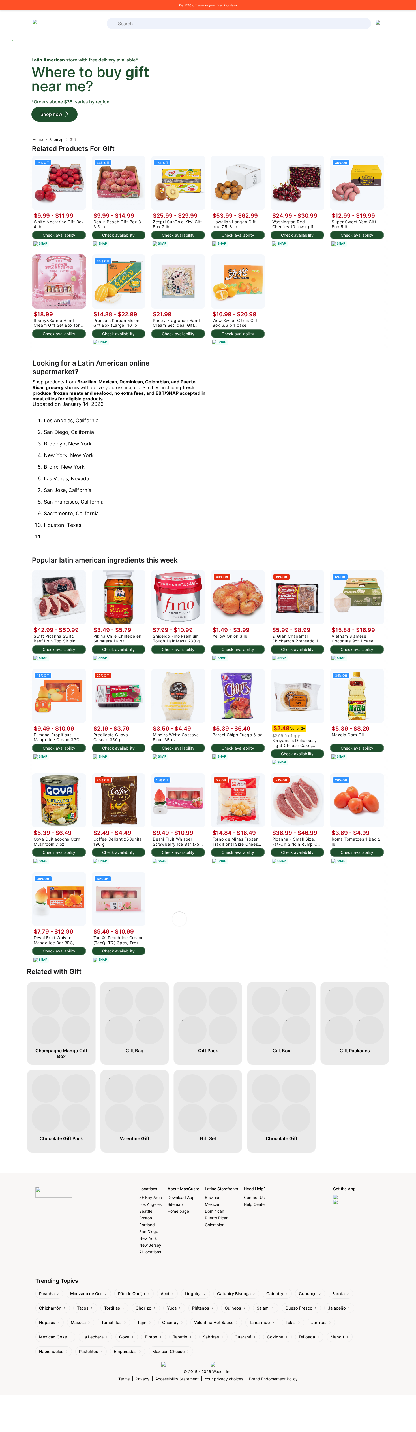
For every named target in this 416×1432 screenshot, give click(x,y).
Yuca (172, 1308)
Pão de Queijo (131, 1293)
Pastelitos (88, 1351)
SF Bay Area (150, 1197)
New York (148, 1238)
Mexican (212, 1204)
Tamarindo (259, 1322)
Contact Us (254, 1197)
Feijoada (307, 1337)
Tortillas (112, 1308)
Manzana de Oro (86, 1293)
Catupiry (274, 1293)
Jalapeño (337, 1308)
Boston (145, 1217)
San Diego (148, 1231)
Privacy (142, 1378)
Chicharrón (50, 1308)
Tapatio (180, 1337)
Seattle (145, 1211)
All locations (150, 1251)
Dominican (214, 1211)
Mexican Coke (53, 1337)
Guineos (233, 1308)
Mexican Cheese (168, 1351)
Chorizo (143, 1308)
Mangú (337, 1337)
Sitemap (56, 139)
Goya (124, 1337)
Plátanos (200, 1308)
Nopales (47, 1322)
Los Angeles (150, 1204)
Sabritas (211, 1337)
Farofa (338, 1293)
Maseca (78, 1322)
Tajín (142, 1322)
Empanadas (125, 1351)
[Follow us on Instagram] (184, 1364)
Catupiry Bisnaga (234, 1293)
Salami (263, 1308)
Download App (181, 1197)
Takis (291, 1322)
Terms (124, 1378)
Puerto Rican (216, 1217)
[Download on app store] (357, 1197)
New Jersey (150, 1245)
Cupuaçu (308, 1293)
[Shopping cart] (378, 23)
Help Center (255, 1204)
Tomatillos (111, 1322)
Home (38, 139)
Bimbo (151, 1337)
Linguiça (193, 1293)
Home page (178, 1211)
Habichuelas (51, 1351)
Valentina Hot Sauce (213, 1322)
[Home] (55, 24)
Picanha (47, 1293)
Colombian (214, 1224)
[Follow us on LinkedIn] (232, 1364)
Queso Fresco (298, 1308)
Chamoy (170, 1322)
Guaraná (243, 1337)
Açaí (165, 1293)
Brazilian (212, 1197)
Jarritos (319, 1322)
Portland (147, 1224)
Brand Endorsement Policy (273, 1378)
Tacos (83, 1308)
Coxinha (275, 1337)
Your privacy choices (224, 1378)
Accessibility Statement (177, 1378)
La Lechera (93, 1337)
